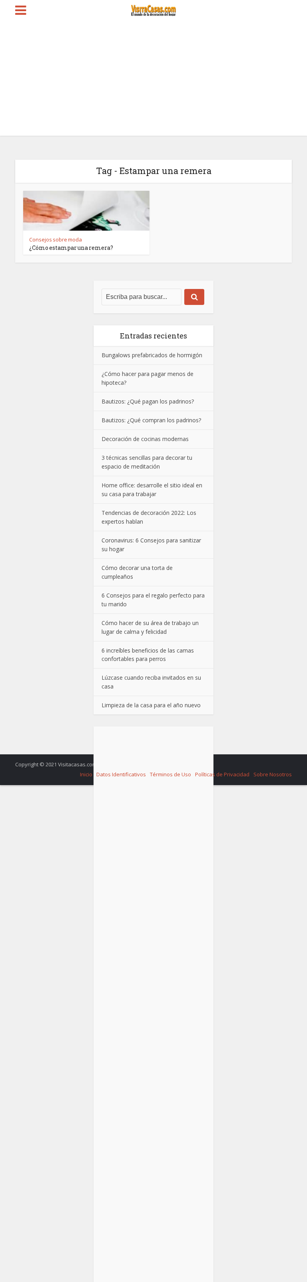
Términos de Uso (170, 774)
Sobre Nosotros (272, 774)
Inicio (86, 774)
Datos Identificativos (121, 774)
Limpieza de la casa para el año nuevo (151, 705)
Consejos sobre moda (55, 239)
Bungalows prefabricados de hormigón (152, 355)
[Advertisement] (153, 80)
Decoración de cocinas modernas (145, 439)
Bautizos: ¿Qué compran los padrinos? (151, 420)
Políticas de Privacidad (222, 774)
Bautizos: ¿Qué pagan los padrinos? (148, 401)
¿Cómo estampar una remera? (71, 247)
